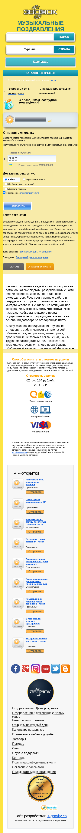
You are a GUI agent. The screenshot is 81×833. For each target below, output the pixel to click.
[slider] (51, 117)
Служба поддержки (25, 753)
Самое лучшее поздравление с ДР (36, 500)
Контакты (18, 757)
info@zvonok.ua (19, 452)
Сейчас (12, 179)
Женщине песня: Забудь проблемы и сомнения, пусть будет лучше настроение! (36, 524)
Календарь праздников (28, 729)
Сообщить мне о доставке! (21, 184)
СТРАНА (64, 49)
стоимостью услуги (29, 193)
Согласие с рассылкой (28, 767)
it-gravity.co (57, 816)
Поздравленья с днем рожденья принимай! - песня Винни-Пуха (35, 603)
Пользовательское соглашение (34, 771)
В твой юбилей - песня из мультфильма (34, 621)
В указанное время (35, 179)
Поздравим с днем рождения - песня (35, 540)
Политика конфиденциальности (34, 762)
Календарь (40, 61)
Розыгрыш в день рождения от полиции (35, 482)
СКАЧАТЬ (14, 266)
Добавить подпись (17, 189)
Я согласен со (22, 193)
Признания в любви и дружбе (32, 734)
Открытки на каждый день (30, 725)
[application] (41, 119)
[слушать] (10, 119)
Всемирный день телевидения (36, 251)
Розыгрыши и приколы (28, 720)
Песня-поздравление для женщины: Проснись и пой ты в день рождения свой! (37, 583)
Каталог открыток (41, 73)
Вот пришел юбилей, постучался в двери (36, 639)
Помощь (18, 743)
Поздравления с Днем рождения (35, 708)
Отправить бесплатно (39, 266)
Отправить (34, 491)
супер (53, 80)
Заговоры (19, 739)
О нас (16, 748)
